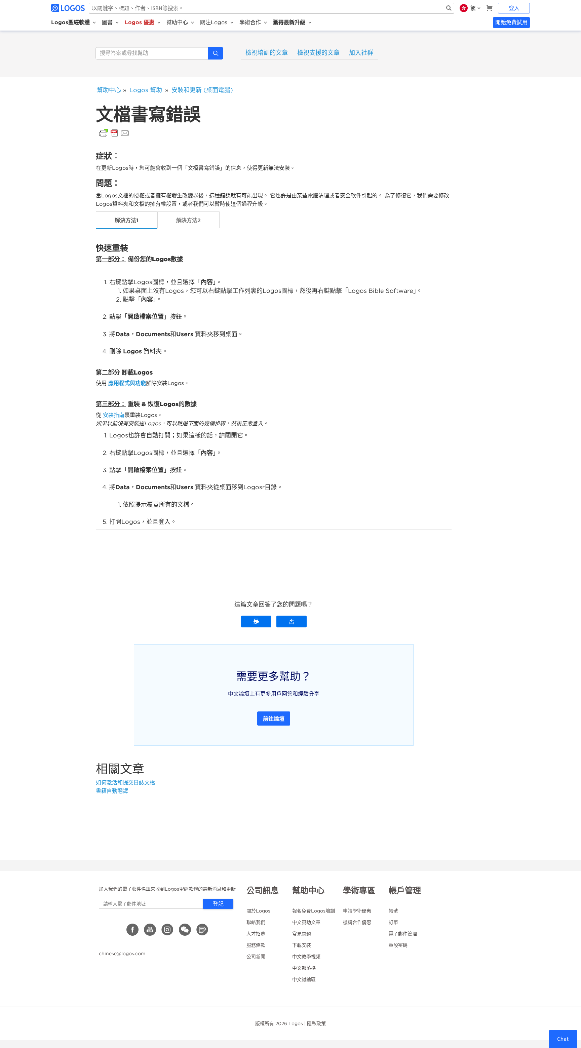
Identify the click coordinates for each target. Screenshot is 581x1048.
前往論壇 (273, 718)
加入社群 (361, 52)
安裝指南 (113, 415)
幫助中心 (109, 89)
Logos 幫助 (145, 89)
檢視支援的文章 (318, 52)
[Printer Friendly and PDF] (114, 132)
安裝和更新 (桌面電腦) (202, 89)
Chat (563, 1039)
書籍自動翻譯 (112, 791)
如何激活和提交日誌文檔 (125, 782)
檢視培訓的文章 (266, 52)
